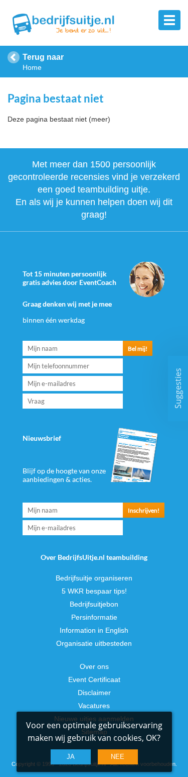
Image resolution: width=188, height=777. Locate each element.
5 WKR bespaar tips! (94, 591)
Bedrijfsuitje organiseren (94, 578)
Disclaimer (94, 693)
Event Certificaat (94, 679)
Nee (117, 756)
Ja (71, 756)
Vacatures (94, 706)
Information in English (94, 630)
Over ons (94, 666)
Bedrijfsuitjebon (94, 604)
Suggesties (177, 388)
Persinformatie (94, 617)
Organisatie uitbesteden (94, 643)
